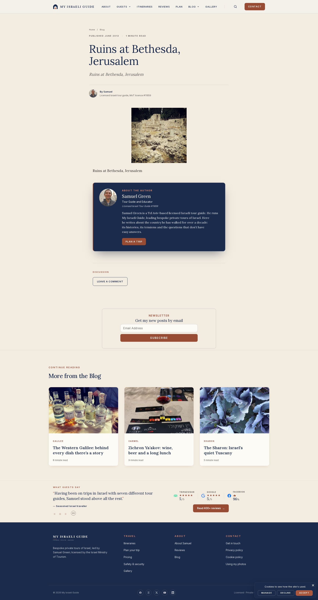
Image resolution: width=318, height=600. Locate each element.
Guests (122, 6)
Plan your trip (132, 550)
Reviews (164, 6)
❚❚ (73, 513)
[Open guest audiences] (130, 6)
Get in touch (233, 543)
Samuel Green (136, 196)
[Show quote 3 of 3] (65, 514)
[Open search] (235, 6)
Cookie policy (234, 557)
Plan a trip (134, 241)
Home (92, 29)
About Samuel (183, 543)
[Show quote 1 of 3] (54, 514)
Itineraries (145, 6)
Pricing (128, 557)
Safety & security (134, 564)
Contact (255, 6)
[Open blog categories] (198, 6)
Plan (179, 6)
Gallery (211, 6)
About (106, 6)
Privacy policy (234, 550)
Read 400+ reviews (211, 508)
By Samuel (106, 91)
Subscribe (159, 337)
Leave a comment (110, 281)
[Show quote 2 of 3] (60, 514)
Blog (192, 6)
